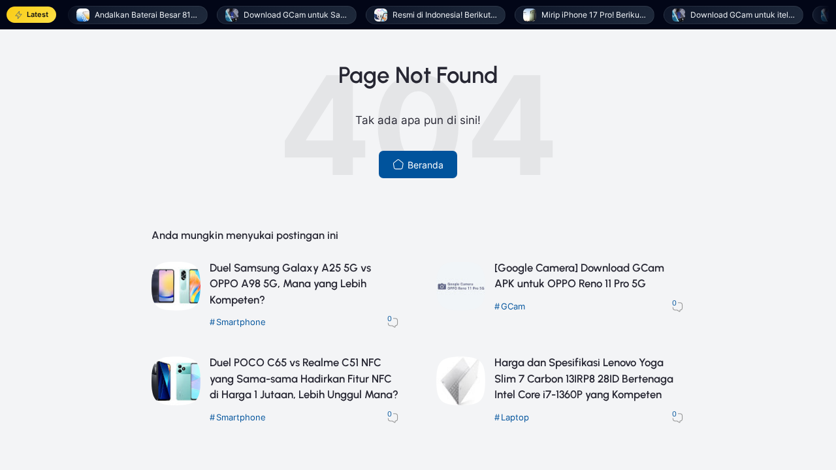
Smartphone (241, 322)
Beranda (424, 164)
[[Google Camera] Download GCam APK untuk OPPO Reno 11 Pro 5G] (460, 307)
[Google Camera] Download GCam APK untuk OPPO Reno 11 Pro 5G (579, 275)
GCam (513, 306)
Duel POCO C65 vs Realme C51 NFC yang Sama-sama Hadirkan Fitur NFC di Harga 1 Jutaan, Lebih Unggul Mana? (304, 378)
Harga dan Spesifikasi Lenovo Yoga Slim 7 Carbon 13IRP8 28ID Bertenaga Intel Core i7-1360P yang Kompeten (583, 378)
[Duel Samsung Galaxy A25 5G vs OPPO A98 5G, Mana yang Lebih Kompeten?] (176, 307)
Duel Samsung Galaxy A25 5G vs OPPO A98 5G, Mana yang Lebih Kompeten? (290, 283)
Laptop (515, 417)
